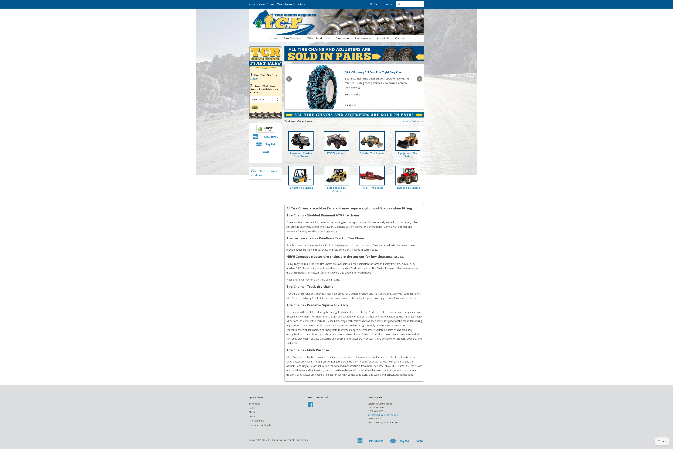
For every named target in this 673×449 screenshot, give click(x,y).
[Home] (336, 34)
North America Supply (260, 425)
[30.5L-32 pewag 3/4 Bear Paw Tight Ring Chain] (321, 86)
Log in (388, 4)
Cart (376, 4)
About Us (383, 38)
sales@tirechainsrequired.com (383, 414)
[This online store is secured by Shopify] (265, 131)
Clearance (342, 38)
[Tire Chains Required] (265, 175)
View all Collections (413, 121)
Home (273, 38)
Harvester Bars (256, 420)
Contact (400, 38)
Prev (289, 79)
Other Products (317, 38)
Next (419, 79)
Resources (362, 38)
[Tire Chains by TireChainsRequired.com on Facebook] (310, 406)
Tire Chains (291, 38)
